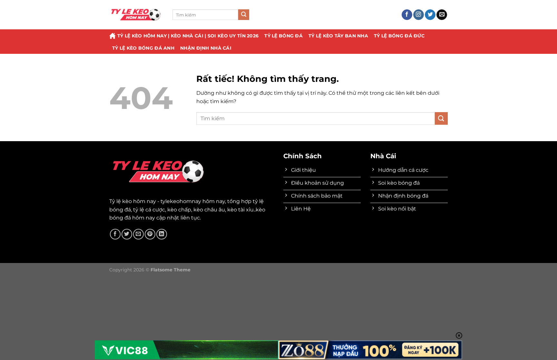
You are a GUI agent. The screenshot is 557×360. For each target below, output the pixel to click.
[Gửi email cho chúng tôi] (441, 14)
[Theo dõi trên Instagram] (418, 14)
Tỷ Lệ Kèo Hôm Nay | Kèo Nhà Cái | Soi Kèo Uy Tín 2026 (188, 36)
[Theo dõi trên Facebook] (407, 14)
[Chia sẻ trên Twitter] (127, 234)
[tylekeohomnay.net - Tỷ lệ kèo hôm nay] (136, 15)
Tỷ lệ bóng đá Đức (399, 36)
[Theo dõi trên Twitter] (430, 14)
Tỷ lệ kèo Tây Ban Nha (338, 36)
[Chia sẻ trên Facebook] (115, 234)
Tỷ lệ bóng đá (283, 36)
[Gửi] (243, 14)
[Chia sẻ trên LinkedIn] (161, 234)
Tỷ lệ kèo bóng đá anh (143, 48)
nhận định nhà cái (205, 48)
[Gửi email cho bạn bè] (138, 234)
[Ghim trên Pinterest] (150, 234)
